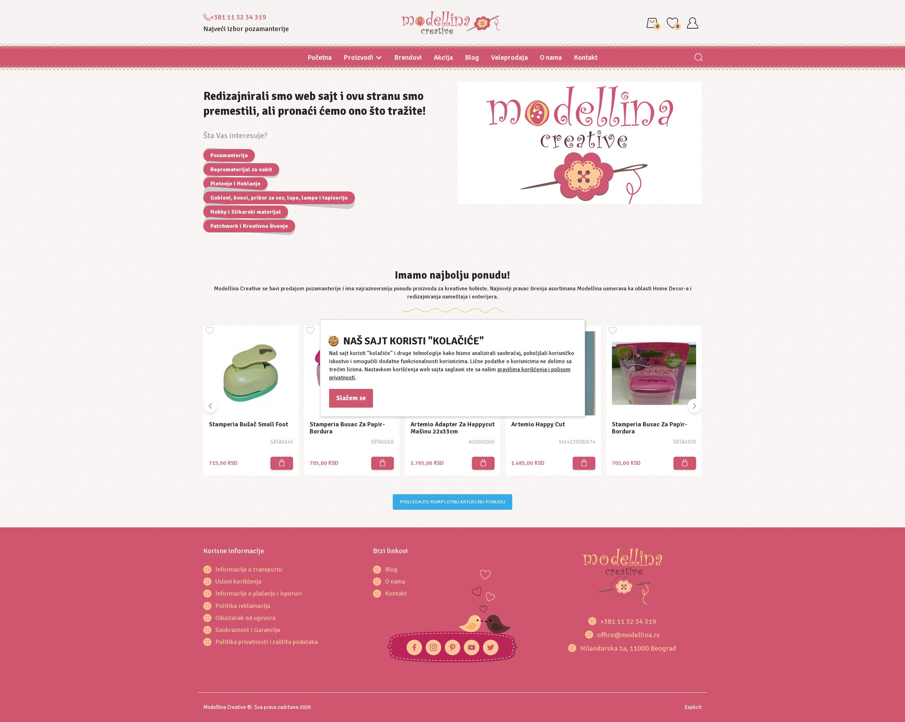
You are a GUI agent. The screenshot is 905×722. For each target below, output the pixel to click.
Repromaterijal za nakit (241, 169)
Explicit (693, 707)
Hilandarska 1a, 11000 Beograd (628, 648)
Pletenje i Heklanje (235, 183)
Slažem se (351, 398)
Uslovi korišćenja (238, 581)
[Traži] (698, 58)
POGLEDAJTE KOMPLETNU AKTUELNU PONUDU (452, 502)
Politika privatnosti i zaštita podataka (266, 642)
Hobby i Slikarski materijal (245, 211)
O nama (551, 57)
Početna (320, 57)
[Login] (692, 23)
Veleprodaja (509, 57)
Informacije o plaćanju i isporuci (258, 593)
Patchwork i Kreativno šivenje (249, 226)
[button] (695, 406)
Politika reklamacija (242, 606)
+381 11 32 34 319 (238, 17)
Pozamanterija (229, 155)
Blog (472, 57)
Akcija (443, 57)
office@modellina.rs (628, 635)
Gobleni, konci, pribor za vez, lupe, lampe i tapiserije (279, 197)
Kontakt (585, 57)
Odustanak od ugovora (245, 618)
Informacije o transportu (248, 569)
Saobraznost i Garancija (247, 630)
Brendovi (408, 57)
